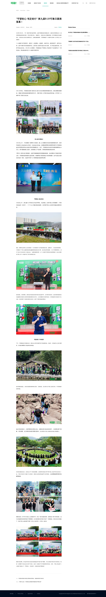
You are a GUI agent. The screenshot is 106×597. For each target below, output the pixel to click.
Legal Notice (30, 593)
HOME (29, 3)
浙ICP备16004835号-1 (91, 593)
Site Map (11, 593)
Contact (38, 593)
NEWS (45, 3)
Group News (22, 10)
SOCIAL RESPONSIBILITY (63, 3)
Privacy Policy (20, 593)
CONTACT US (75, 3)
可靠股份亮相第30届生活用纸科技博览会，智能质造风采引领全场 (31, 578)
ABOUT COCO (37, 3)
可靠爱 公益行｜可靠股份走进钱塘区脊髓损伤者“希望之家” (30, 581)
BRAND (52, 3)
